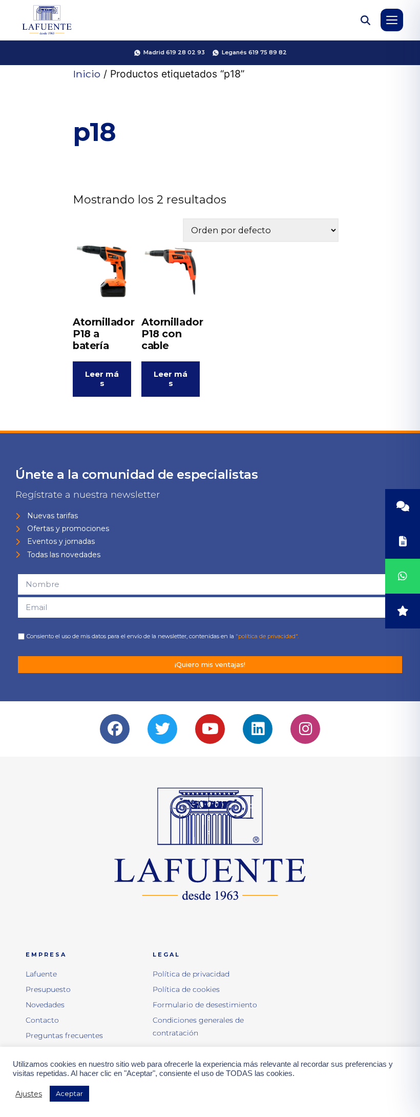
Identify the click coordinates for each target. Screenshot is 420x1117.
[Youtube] (210, 729)
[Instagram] (305, 729)
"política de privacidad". (267, 636)
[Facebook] (115, 729)
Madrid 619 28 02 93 (174, 52)
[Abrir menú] (392, 20)
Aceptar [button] (69, 1093)
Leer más (102, 378)
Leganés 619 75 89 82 (254, 52)
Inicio (86, 74)
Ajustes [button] (28, 1094)
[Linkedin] (257, 729)
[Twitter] (162, 729)
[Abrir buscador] (365, 20)
